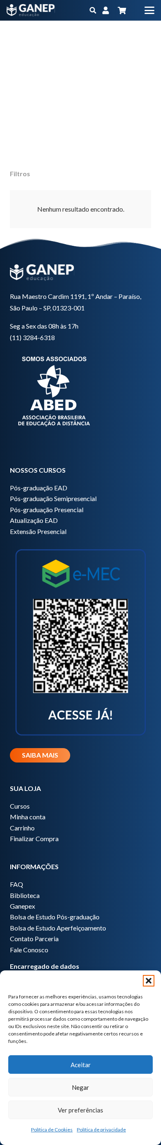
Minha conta (27, 817)
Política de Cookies (52, 1129)
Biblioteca (25, 895)
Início (76, 48)
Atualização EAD (34, 520)
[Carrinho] (122, 10)
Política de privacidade (101, 1129)
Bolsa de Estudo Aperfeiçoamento (58, 928)
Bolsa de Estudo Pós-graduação (54, 917)
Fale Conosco (29, 950)
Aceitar (81, 1064)
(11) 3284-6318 (32, 337)
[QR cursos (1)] (80, 640)
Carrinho (22, 828)
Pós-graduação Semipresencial (53, 498)
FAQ (16, 884)
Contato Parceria (34, 938)
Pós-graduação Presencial (46, 509)
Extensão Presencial (38, 531)
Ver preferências (80, 1110)
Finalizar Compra (34, 838)
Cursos (20, 806)
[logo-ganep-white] (31, 10)
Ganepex (22, 906)
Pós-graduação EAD (38, 488)
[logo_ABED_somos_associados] (80, 389)
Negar (80, 1087)
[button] (148, 981)
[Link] (105, 10)
